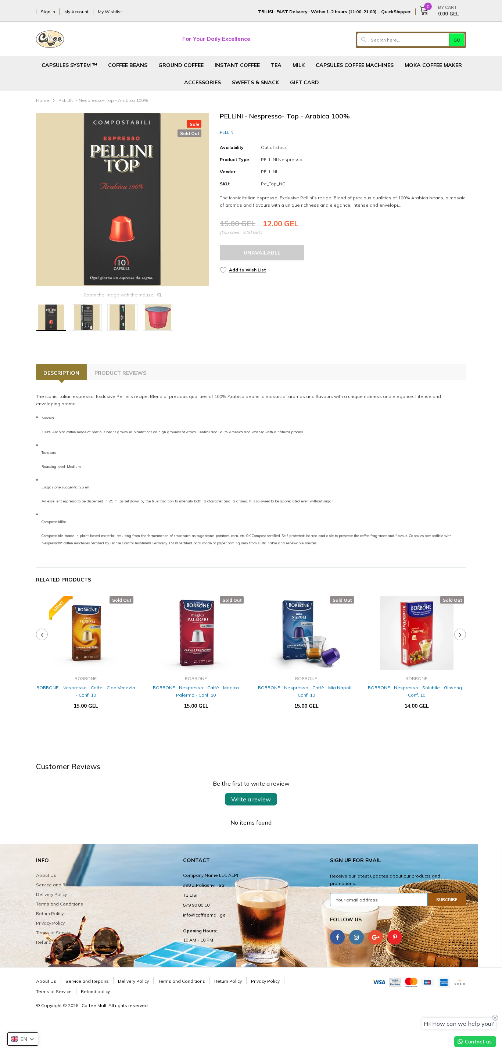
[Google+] (375, 937)
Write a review (251, 799)
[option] (122, 199)
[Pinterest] (394, 937)
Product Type (234, 159)
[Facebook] (337, 937)
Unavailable (262, 252)
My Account (76, 11)
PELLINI (227, 132)
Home (42, 100)
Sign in (48, 11)
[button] (23, 1039)
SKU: (225, 183)
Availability (232, 147)
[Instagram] (356, 937)
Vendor (228, 171)
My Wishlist (110, 11)
